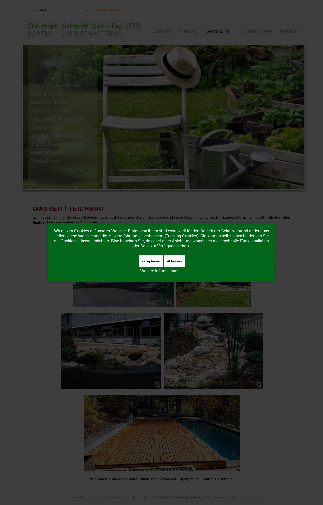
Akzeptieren (150, 261)
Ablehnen (174, 261)
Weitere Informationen (160, 271)
